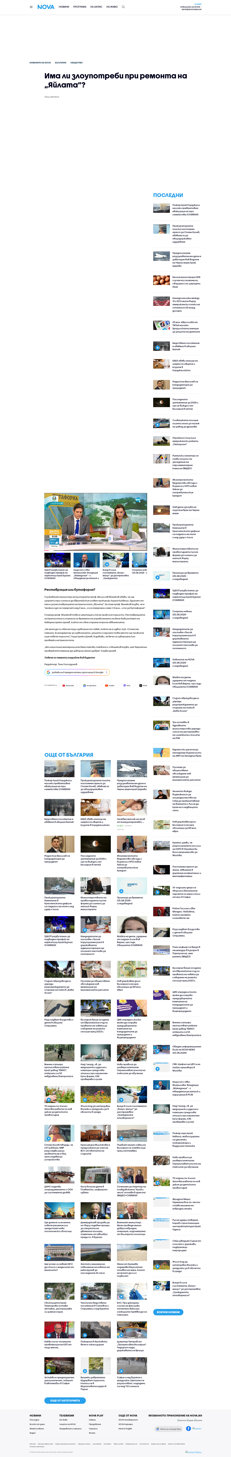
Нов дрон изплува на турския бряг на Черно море (185, 510)
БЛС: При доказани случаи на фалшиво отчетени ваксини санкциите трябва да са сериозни (132, 1308)
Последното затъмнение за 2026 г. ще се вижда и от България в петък (94, 860)
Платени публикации (37, 1446)
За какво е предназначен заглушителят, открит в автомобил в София (59, 1380)
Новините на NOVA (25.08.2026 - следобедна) (183, 662)
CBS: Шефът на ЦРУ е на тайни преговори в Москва (186, 1067)
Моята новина (37, 1428)
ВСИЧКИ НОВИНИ (168, 1312)
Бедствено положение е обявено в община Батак (59, 820)
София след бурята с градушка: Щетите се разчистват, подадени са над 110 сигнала (131, 1381)
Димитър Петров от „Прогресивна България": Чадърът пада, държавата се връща (132, 1346)
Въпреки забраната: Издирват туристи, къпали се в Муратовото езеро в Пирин (93, 1383)
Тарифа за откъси (84, 1444)
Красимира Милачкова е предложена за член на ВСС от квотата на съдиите (95, 1149)
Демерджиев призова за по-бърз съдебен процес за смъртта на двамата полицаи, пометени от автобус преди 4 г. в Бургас (95, 1229)
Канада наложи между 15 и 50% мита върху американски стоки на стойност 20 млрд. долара (186, 304)
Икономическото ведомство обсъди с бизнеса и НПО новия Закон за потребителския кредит (129, 863)
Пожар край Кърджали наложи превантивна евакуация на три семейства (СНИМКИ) (58, 784)
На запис (96, 6)
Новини (64, 6)
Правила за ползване (158, 1444)
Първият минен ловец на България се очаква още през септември (131, 1148)
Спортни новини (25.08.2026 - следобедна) (182, 614)
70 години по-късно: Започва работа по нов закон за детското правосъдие (58, 1110)
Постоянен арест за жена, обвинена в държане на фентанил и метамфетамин (186, 871)
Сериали (93, 1428)
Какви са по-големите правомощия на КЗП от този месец (58, 1344)
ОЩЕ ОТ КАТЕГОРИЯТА (65, 1400)
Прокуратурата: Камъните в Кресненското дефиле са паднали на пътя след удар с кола (59, 903)
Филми (92, 1433)
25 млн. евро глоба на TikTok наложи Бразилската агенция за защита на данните (186, 327)
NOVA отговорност (128, 1420)
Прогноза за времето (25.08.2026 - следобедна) (130, 900)
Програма (79, 6)
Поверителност (131, 1444)
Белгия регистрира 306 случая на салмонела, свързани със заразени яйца (186, 282)
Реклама (33, 1444)
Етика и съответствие (176, 1444)
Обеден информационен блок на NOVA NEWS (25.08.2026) (186, 1049)
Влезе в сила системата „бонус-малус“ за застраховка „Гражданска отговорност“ (132, 1112)
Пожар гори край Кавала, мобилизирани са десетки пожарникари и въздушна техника (185, 1139)
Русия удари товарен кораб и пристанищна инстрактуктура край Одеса (186, 1225)
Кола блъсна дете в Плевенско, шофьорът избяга (94, 1189)
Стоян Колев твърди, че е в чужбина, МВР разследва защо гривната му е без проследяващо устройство (58, 1152)
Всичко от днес (37, 1424)
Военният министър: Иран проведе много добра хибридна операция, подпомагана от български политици (131, 1228)
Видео (33, 1433)
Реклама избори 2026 (45, 1444)
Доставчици (97, 1444)
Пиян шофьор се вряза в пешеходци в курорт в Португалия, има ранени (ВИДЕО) (186, 952)
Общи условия (118, 1444)
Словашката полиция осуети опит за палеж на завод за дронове (185, 423)
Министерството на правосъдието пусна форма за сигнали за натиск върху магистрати (93, 903)
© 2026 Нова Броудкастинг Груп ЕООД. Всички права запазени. (51, 1452)
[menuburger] (31, 6)
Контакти (107, 1444)
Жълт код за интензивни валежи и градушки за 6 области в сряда (95, 1109)
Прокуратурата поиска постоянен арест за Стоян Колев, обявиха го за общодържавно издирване (95, 786)
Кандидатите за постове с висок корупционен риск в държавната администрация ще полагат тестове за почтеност (93, 945)
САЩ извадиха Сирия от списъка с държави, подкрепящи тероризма (186, 1246)
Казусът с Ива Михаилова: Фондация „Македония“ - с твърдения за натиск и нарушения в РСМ (186, 1088)
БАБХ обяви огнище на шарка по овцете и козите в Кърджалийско (95, 822)
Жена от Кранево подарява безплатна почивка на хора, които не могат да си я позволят (131, 1270)
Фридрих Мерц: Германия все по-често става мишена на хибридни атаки (186, 1204)
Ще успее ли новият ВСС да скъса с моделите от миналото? (59, 1267)
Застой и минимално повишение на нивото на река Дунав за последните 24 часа (95, 1268)
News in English (125, 1428)
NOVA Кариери (126, 1424)
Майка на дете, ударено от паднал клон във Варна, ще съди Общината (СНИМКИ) (132, 940)
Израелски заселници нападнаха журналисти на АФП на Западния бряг (186, 752)
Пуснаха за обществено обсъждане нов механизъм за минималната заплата (95, 985)
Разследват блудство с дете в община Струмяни (59, 1022)
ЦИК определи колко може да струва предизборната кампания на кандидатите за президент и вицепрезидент (129, 1028)
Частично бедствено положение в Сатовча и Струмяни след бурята (95, 1305)
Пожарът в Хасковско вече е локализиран (94, 1343)
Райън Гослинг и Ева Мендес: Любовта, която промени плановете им (183, 913)
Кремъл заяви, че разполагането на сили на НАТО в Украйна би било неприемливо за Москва (186, 848)
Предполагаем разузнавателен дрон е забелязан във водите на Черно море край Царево (132, 784)
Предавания (95, 1424)
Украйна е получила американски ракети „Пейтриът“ (185, 441)
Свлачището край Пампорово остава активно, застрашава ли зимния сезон (58, 1307)
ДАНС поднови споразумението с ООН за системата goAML (58, 1189)
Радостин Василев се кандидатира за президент (57, 858)
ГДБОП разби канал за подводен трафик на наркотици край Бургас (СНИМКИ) (58, 940)
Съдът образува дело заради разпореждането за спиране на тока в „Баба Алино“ (59, 987)
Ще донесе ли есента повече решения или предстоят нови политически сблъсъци (58, 1226)
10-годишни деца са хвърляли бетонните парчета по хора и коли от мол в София (186, 892)
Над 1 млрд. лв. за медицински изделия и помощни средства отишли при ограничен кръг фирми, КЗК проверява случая (94, 1071)
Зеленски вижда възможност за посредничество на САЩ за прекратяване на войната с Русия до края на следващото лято (186, 801)
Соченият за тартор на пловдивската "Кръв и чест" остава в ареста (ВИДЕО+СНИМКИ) (131, 1191)
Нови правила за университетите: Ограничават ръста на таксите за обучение (131, 1068)
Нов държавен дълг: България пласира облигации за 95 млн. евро (129, 985)
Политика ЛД (144, 1444)
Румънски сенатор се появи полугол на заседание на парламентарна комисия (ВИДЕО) (185, 462)
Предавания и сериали (70, 1428)
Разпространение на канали (65, 1444)
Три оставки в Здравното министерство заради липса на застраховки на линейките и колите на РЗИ (186, 730)
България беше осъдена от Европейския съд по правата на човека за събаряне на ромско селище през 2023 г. (95, 1025)
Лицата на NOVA (67, 1424)
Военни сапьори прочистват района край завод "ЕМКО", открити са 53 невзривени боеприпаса (58, 1070)
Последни (34, 1420)
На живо (112, 6)
